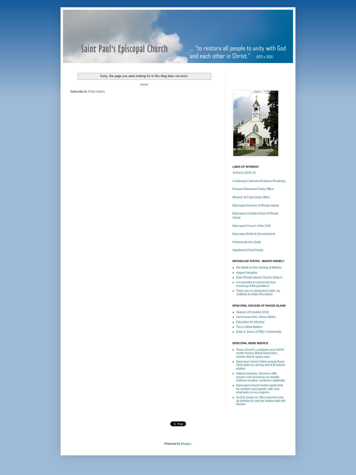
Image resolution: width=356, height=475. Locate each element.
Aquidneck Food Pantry (247, 250)
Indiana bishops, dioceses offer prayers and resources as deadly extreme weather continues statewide (260, 377)
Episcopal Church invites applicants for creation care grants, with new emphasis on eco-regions (259, 389)
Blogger (186, 443)
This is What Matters (249, 327)
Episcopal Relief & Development (253, 234)
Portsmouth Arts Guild (246, 242)
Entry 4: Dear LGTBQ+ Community (258, 331)
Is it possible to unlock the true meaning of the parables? (256, 284)
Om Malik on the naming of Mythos (258, 267)
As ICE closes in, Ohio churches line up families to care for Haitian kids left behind (260, 401)
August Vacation (246, 272)
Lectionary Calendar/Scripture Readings (259, 181)
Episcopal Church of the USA (251, 226)
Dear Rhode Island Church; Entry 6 (259, 277)
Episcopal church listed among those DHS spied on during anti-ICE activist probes (260, 365)
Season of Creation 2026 (252, 312)
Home (144, 84)
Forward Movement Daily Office (253, 189)
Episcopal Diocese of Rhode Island (255, 205)
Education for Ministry (250, 322)
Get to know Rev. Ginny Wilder (256, 317)
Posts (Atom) (96, 91)
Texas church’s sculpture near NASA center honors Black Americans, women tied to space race (260, 353)
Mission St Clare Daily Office (251, 197)
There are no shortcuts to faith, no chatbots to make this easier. (258, 292)
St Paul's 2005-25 (244, 172)
